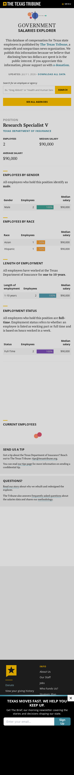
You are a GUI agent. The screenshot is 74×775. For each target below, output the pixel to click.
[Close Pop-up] (71, 698)
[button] (37, 387)
